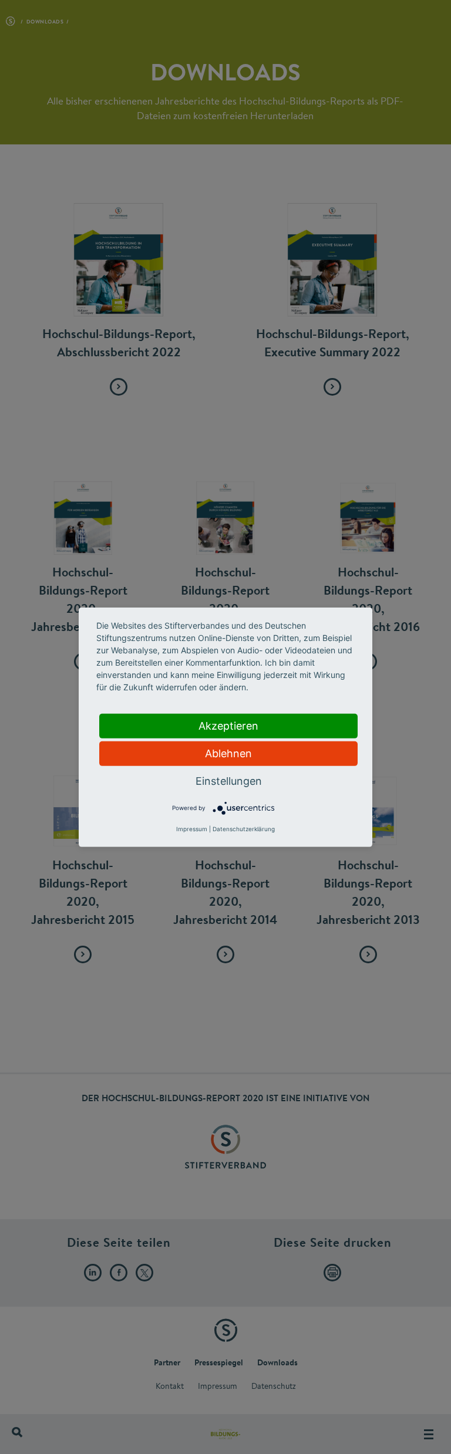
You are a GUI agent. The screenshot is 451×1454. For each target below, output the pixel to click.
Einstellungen (229, 780)
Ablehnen (228, 753)
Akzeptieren (228, 725)
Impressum (191, 828)
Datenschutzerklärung (244, 828)
